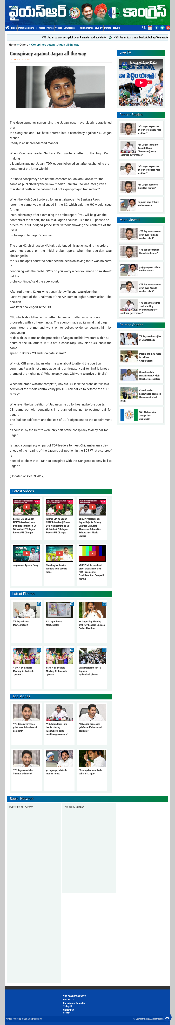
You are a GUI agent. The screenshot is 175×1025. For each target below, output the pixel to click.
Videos (58, 27)
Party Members (26, 27)
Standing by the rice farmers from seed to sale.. (56, 569)
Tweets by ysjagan (74, 806)
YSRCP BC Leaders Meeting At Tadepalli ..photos (56, 671)
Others (23, 44)
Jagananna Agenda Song (25, 565)
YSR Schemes (86, 27)
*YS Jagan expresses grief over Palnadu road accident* (53, 37)
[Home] (87, 12)
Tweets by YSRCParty (21, 806)
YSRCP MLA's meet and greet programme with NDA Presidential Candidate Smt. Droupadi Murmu (91, 572)
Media (42, 27)
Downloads (69, 27)
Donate (107, 27)
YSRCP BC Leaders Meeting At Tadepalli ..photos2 (23, 671)
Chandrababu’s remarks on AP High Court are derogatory (149, 376)
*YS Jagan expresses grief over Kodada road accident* (90, 727)
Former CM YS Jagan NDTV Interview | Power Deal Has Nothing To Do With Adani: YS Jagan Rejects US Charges (58, 525)
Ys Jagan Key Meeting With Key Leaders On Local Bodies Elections (92, 625)
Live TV (99, 27)
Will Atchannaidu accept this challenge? (147, 416)
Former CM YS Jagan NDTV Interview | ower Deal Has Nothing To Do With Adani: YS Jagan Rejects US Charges (24, 525)
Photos (50, 27)
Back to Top (167, 1017)
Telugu (116, 27)
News (14, 27)
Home (7, 28)
